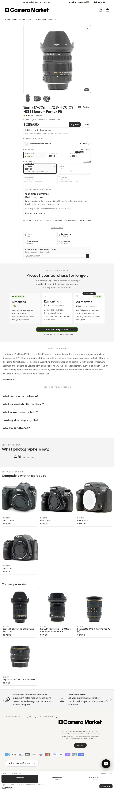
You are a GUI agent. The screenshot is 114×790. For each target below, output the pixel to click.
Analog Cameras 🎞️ (79, 2)
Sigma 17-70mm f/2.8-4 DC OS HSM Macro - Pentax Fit (34, 19)
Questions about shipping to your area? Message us (46, 133)
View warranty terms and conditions (57, 334)
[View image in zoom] (87, 29)
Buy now (75, 124)
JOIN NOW (80, 745)
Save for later (57, 227)
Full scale (87, 161)
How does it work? (106, 773)
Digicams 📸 (99, 2)
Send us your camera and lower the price (42, 120)
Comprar (106, 786)
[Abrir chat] (106, 763)
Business (47, 2)
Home (7, 19)
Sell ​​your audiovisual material (82, 697)
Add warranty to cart (57, 329)
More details (86, 150)
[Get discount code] (87, 256)
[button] (107, 10)
